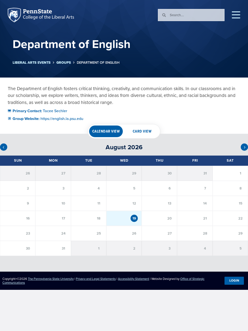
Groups (63, 62)
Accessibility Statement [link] (133, 278)
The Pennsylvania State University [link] (51, 278)
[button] (236, 15)
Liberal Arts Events (32, 62)
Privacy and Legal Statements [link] (96, 278)
